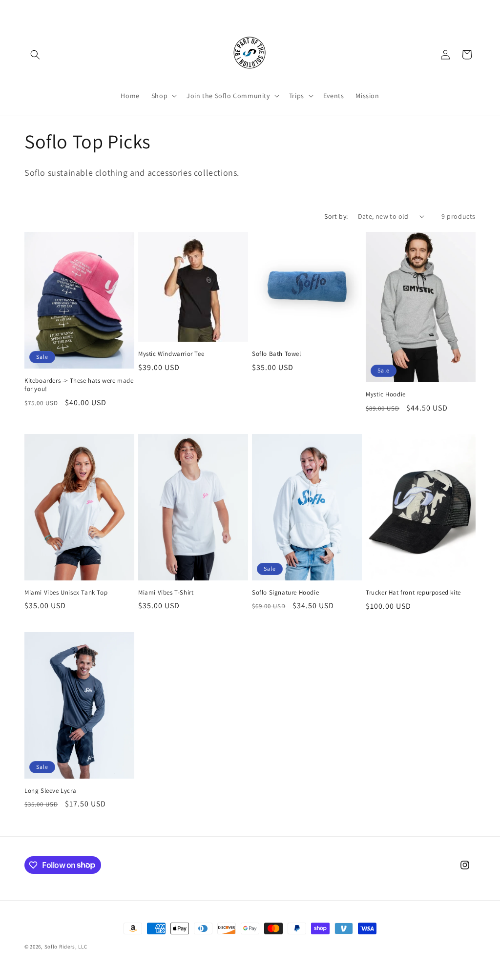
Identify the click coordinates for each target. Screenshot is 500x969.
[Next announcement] (337, 9)
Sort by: (336, 216)
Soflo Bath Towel (276, 354)
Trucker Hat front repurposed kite (413, 593)
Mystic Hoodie (386, 394)
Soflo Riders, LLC (65, 946)
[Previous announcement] (163, 9)
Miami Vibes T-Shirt (165, 593)
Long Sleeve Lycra (50, 791)
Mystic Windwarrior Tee (171, 354)
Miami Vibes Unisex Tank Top (65, 593)
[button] (35, 54)
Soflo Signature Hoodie (285, 593)
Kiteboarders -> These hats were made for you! (79, 385)
